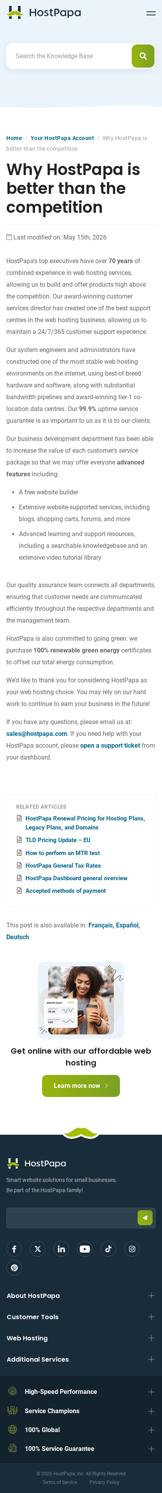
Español (127, 925)
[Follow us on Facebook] (14, 1249)
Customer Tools (33, 1317)
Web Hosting (27, 1338)
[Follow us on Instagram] (132, 1249)
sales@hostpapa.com (36, 733)
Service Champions (52, 1411)
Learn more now (78, 1085)
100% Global (42, 1430)
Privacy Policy (105, 1482)
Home (14, 138)
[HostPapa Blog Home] (43, 12)
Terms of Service (59, 1482)
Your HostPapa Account (62, 138)
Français (100, 925)
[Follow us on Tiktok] (108, 1249)
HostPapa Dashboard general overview (76, 878)
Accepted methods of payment (66, 890)
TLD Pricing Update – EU (58, 840)
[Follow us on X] (38, 1249)
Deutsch (17, 937)
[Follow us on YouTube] (85, 1249)
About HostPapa (33, 1295)
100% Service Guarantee (59, 1448)
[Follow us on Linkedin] (61, 1249)
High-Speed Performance (61, 1391)
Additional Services (38, 1359)
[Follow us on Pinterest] (14, 1268)
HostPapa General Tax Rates (63, 865)
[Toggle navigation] (151, 12)
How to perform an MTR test (63, 853)
